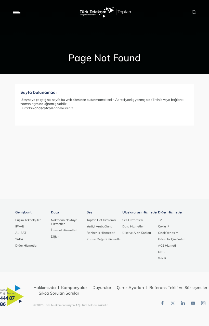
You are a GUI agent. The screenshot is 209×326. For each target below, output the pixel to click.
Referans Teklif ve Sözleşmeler (178, 287)
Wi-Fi (162, 258)
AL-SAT (20, 233)
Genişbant (23, 212)
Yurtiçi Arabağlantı (99, 226)
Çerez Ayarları (130, 287)
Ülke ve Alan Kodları (136, 233)
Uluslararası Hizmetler (140, 212)
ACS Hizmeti (167, 245)
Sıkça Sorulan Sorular (59, 293)
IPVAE (19, 226)
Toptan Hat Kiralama (101, 220)
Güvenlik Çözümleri (171, 239)
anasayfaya (43, 108)
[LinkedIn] (182, 303)
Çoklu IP (163, 226)
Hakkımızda (44, 287)
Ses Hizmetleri (132, 220)
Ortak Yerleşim (168, 233)
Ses (89, 212)
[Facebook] (162, 303)
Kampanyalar (74, 287)
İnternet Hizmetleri (64, 230)
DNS (161, 252)
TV (160, 220)
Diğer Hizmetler (26, 245)
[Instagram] (203, 303)
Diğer (55, 236)
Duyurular (102, 287)
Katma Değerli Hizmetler (104, 239)
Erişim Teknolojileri (28, 220)
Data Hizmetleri (133, 226)
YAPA (19, 239)
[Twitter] (172, 303)
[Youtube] (193, 303)
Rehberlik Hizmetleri (101, 233)
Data (55, 212)
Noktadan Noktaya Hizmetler (64, 222)
